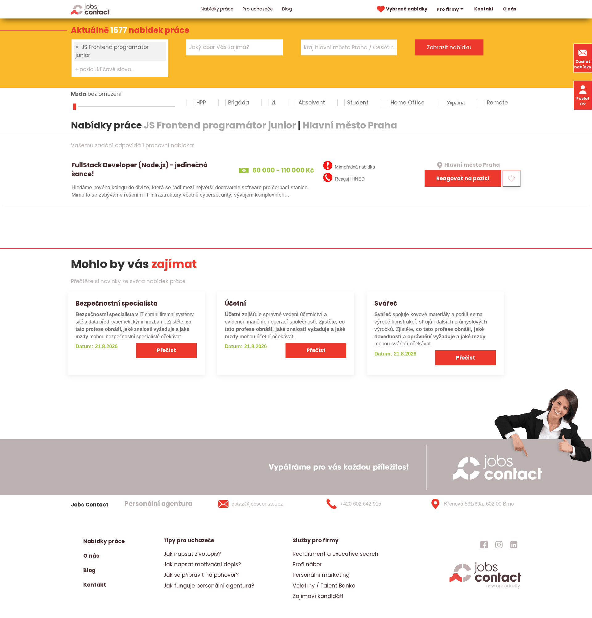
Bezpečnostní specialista (117, 303)
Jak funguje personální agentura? (208, 585)
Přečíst (166, 350)
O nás (509, 9)
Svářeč (385, 303)
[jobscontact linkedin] (513, 544)
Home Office (408, 102)
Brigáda (238, 102)
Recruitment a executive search (335, 554)
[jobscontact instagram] (498, 544)
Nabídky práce (217, 9)
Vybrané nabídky (406, 9)
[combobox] (120, 58)
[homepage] (485, 588)
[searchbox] (116, 70)
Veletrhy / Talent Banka (324, 585)
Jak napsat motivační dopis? (202, 564)
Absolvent (311, 102)
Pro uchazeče (258, 9)
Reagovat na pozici (462, 178)
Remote (497, 102)
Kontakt (484, 9)
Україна (456, 102)
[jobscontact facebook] (484, 544)
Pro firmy (448, 9)
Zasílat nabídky (582, 64)
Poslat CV (583, 101)
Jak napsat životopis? (192, 554)
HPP (201, 102)
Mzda (78, 94)
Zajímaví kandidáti (318, 596)
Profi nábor (307, 564)
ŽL (273, 102)
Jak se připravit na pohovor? (201, 575)
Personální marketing (321, 575)
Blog (287, 9)
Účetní (235, 303)
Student (357, 102)
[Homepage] (90, 9)
